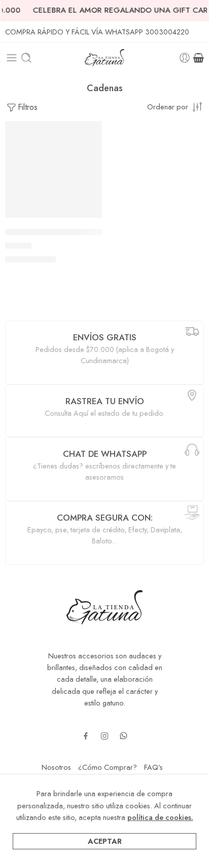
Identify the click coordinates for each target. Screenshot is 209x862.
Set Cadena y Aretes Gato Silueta (65, 232)
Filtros (28, 107)
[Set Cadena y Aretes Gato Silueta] (53, 169)
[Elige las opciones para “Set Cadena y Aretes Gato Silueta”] (88, 217)
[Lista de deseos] (91, 131)
